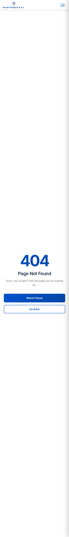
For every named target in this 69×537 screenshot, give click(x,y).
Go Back (34, 309)
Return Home (34, 298)
